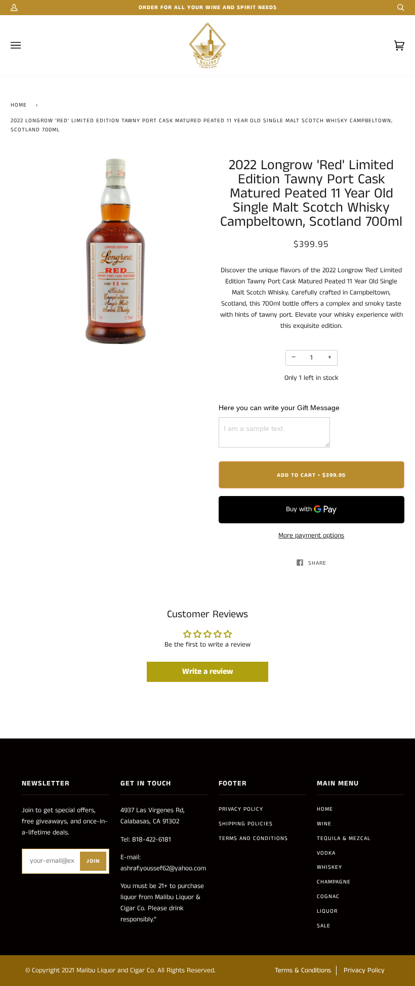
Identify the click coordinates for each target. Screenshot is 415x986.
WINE (324, 824)
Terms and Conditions (253, 838)
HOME (325, 809)
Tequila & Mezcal (343, 838)
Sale (323, 926)
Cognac (328, 897)
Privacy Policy (241, 809)
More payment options (311, 535)
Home (19, 105)
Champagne (334, 882)
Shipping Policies (246, 824)
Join (93, 861)
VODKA (326, 853)
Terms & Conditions (303, 970)
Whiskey (329, 867)
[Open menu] (26, 45)
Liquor (327, 911)
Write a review (207, 671)
